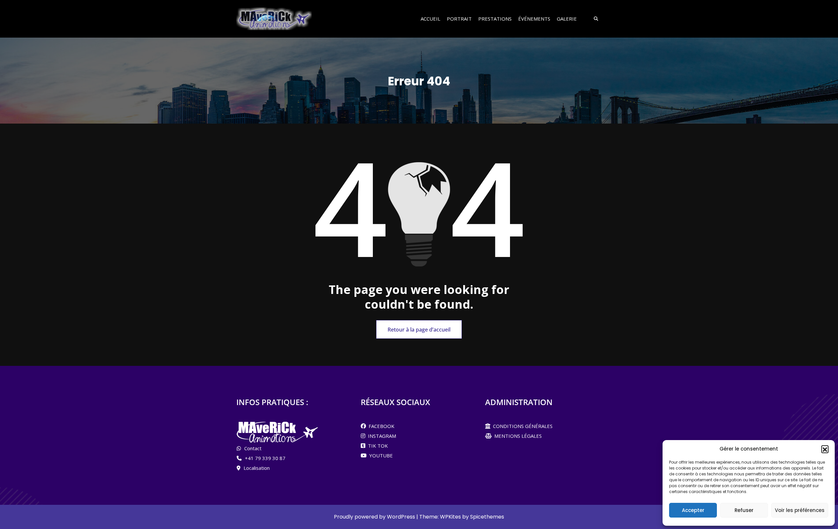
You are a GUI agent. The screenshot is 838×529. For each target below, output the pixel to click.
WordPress (401, 516)
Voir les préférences (800, 510)
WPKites (451, 516)
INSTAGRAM (380, 436)
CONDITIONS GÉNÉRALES (521, 426)
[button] (825, 449)
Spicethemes (487, 516)
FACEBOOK (380, 426)
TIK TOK (376, 445)
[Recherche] (594, 19)
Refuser (744, 510)
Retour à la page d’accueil (419, 329)
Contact (253, 448)
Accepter (693, 510)
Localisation (257, 468)
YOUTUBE (380, 455)
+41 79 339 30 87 (265, 458)
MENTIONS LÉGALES (517, 436)
